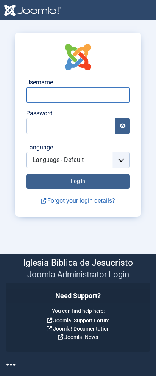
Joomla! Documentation (81, 329)
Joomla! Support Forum (81, 320)
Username (39, 82)
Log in (78, 181)
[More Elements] (11, 365)
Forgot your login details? (81, 200)
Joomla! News (81, 337)
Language (39, 147)
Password (39, 113)
